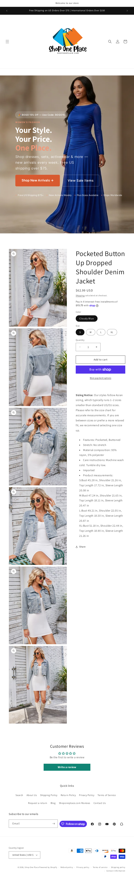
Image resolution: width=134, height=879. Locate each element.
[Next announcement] (127, 11)
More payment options (100, 378)
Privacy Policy (86, 795)
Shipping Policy (48, 795)
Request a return (37, 803)
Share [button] (82, 546)
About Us (32, 795)
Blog (53, 803)
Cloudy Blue (86, 318)
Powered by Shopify (48, 867)
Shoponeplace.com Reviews (74, 803)
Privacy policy (82, 867)
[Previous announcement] (7, 11)
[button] (7, 41)
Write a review (67, 767)
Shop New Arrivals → (38, 180)
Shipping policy (118, 867)
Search (19, 795)
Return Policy (68, 795)
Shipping (80, 295)
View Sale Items (81, 180)
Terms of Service (107, 795)
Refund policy (67, 867)
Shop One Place (32, 867)
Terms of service (100, 867)
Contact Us (100, 803)
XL (112, 332)
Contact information (115, 871)
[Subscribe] (54, 824)
